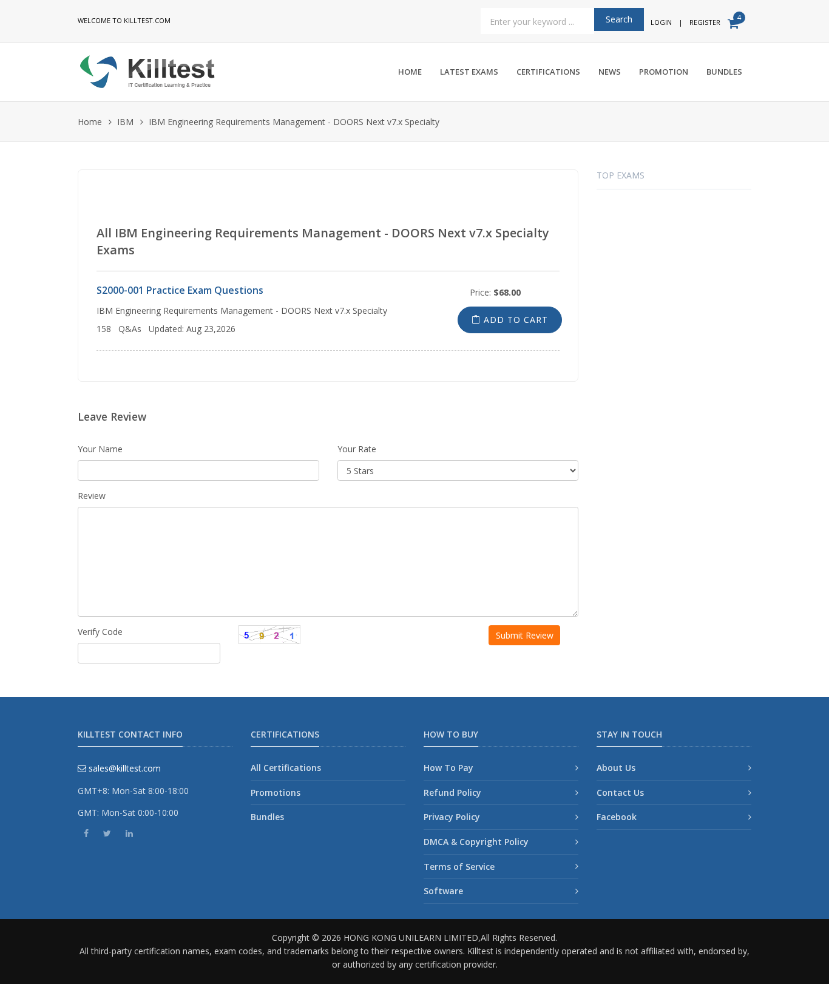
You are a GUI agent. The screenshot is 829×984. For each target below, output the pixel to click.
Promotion (663, 71)
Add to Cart (514, 319)
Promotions (275, 792)
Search (619, 19)
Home (410, 71)
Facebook (617, 817)
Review (92, 495)
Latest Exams (469, 71)
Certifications (548, 71)
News (609, 71)
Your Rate (356, 449)
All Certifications (286, 767)
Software (443, 891)
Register (704, 22)
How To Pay (448, 767)
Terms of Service (459, 866)
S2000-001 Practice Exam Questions (179, 290)
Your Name (100, 449)
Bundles (724, 71)
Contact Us (620, 792)
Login (661, 22)
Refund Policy (452, 792)
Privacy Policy (452, 817)
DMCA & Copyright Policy (476, 841)
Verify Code (100, 631)
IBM (125, 121)
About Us (616, 767)
